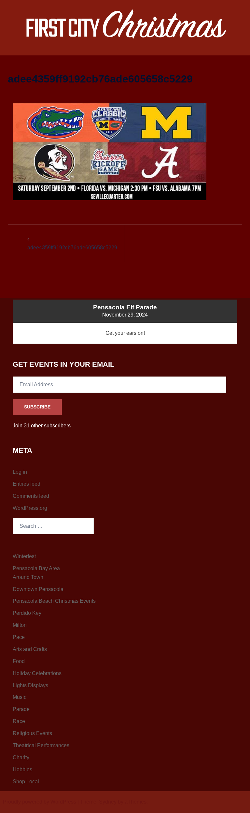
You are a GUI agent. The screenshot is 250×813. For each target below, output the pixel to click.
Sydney (108, 802)
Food (19, 661)
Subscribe (37, 406)
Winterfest (24, 556)
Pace (19, 637)
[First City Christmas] (125, 25)
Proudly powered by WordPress (39, 802)
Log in (20, 472)
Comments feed (31, 496)
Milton (20, 625)
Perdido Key (27, 613)
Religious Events (32, 733)
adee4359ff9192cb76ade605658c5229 (72, 247)
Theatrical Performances (41, 745)
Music (19, 697)
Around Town (28, 577)
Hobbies (22, 769)
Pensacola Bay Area (36, 568)
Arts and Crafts (30, 649)
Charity (21, 757)
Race (19, 721)
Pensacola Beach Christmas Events (54, 601)
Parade (21, 709)
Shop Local (26, 781)
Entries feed (26, 484)
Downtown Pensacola (38, 589)
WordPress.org (30, 508)
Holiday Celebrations (37, 673)
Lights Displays (30, 685)
